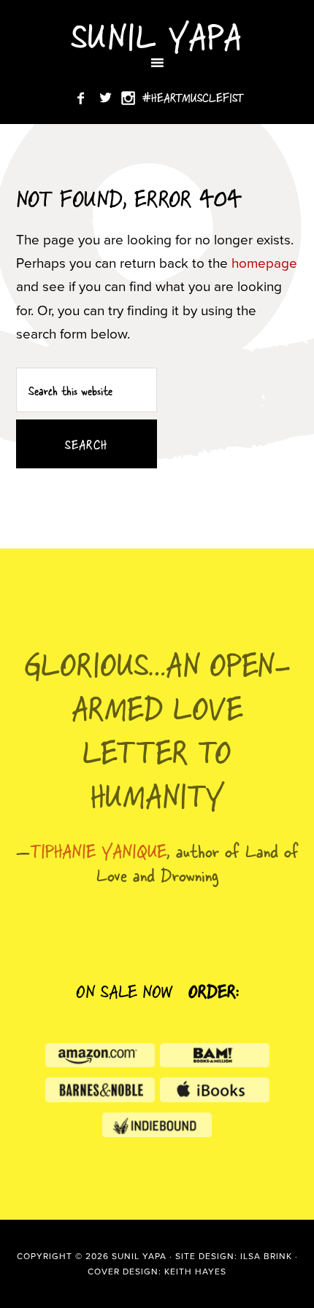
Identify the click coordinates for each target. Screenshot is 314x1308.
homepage (264, 263)
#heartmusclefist (193, 97)
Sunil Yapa (157, 34)
